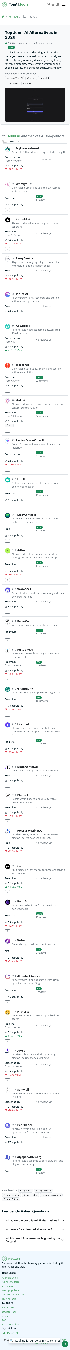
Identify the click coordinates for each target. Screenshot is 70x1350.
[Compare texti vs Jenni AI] (7, 892)
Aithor (21, 550)
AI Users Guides (11, 1324)
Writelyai (31, 78)
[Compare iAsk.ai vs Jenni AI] (7, 431)
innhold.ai (44, 78)
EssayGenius (12, 83)
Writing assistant (43, 1190)
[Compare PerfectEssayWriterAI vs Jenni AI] (7, 470)
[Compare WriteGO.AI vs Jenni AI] (7, 612)
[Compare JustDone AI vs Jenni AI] (7, 679)
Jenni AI (13, 16)
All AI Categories (11, 1281)
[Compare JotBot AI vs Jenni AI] (7, 316)
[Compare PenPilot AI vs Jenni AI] (7, 1147)
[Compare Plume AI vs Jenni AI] (7, 821)
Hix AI (21, 479)
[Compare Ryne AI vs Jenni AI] (7, 931)
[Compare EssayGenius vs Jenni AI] (7, 284)
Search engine (30, 1195)
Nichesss (23, 1011)
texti (20, 866)
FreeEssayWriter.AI (30, 830)
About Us (7, 1316)
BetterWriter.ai (27, 767)
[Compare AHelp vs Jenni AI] (7, 1080)
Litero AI (23, 724)
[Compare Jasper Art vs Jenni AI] (7, 391)
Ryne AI (22, 901)
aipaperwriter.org (29, 1157)
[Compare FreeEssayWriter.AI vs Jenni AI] (7, 856)
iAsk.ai (20, 400)
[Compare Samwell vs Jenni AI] (7, 1115)
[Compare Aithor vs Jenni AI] (7, 580)
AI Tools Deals (10, 1277)
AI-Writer (22, 326)
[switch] (4, 141)
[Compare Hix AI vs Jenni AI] (7, 505)
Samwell (23, 1089)
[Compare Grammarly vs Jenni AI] (7, 715)
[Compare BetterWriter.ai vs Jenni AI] (7, 786)
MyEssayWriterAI (14, 78)
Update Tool (9, 1311)
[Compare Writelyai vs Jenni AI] (7, 210)
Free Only (14, 141)
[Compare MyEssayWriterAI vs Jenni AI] (7, 174)
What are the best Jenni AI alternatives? (32, 1220)
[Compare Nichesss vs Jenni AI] (7, 1041)
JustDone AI (25, 649)
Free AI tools (9, 1298)
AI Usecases (8, 1286)
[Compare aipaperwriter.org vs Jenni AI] (7, 1179)
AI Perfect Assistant (30, 976)
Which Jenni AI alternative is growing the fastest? (33, 1240)
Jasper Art (22, 365)
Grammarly (25, 688)
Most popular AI (11, 1290)
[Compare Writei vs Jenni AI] (7, 966)
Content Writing (11, 1199)
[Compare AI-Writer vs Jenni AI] (7, 355)
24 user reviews (45, 43)
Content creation (11, 1195)
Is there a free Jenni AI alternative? (29, 1229)
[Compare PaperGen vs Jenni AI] (7, 640)
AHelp (21, 1050)
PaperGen (24, 621)
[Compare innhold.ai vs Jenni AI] (7, 249)
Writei (21, 940)
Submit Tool (9, 1307)
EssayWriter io (27, 515)
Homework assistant (51, 1195)
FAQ (4, 1320)
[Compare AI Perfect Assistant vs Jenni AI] (7, 1002)
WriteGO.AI (24, 589)
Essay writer (25, 1190)
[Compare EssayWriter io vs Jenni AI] (7, 541)
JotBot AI (27, 83)
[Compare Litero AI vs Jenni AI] (7, 757)
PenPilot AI (24, 1125)
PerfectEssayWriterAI (30, 440)
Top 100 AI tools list (13, 1294)
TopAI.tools (13, 1258)
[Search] (65, 1344)
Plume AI (23, 795)
